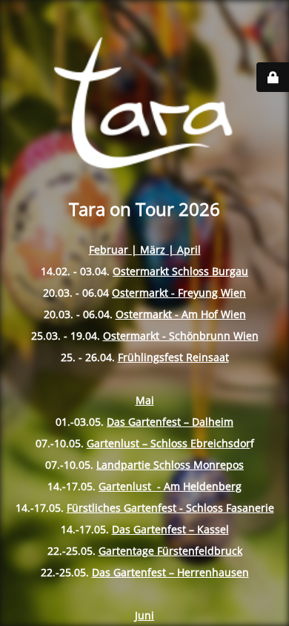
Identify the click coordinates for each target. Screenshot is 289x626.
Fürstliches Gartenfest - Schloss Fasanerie (170, 508)
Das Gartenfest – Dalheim (170, 422)
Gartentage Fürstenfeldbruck (170, 551)
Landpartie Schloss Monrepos (170, 465)
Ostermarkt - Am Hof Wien (181, 314)
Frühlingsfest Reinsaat (173, 357)
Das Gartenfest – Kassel (170, 529)
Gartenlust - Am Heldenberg (170, 486)
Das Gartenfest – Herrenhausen (170, 572)
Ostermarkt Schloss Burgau (180, 271)
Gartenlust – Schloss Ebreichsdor (168, 443)
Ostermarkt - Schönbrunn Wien (181, 336)
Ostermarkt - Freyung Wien (179, 293)
